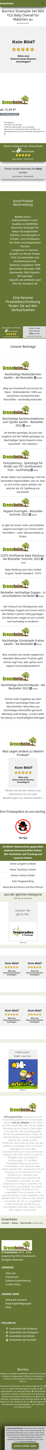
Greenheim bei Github (21, 1336)
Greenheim (7, 3)
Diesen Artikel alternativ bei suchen (23, 172)
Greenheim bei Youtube (22, 1339)
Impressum (12, 1277)
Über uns (10, 1273)
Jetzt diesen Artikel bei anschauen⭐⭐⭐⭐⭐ (11, 332)
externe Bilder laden (25, 1446)
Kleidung (15, 1223)
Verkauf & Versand (16, 1299)
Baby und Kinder (26, 1223)
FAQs (8, 1307)
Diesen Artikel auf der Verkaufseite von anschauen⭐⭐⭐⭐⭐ (23, 152)
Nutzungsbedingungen (18, 1303)
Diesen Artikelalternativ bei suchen (34, 332)
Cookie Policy (12, 1284)
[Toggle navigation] (42, 3)
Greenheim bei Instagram (24, 1332)
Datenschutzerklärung (18, 1280)
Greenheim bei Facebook (23, 1328)
